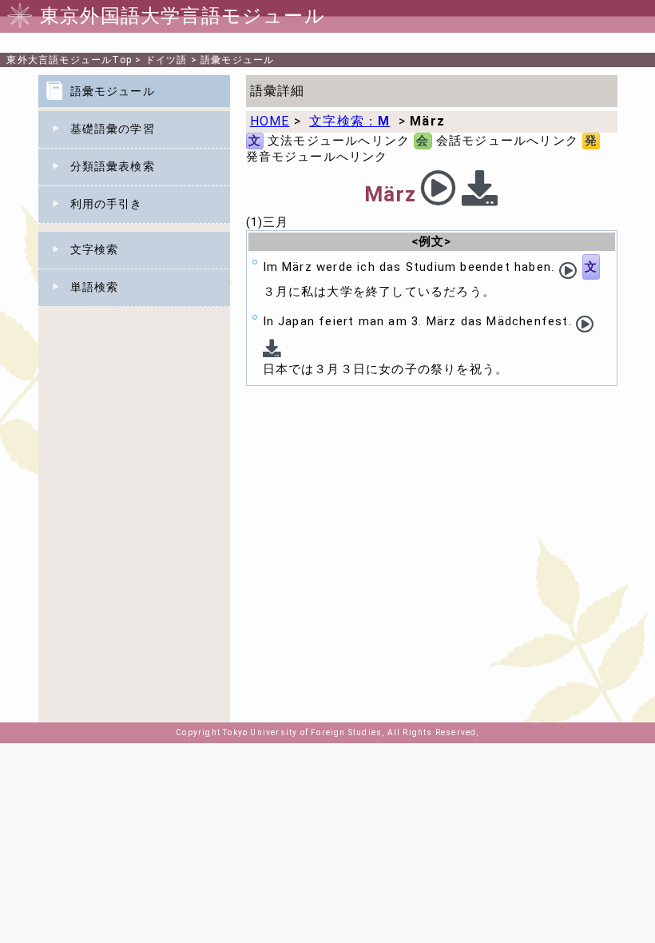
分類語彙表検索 (112, 166)
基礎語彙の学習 (112, 128)
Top (69, 60)
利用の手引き (106, 203)
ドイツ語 (166, 60)
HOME (270, 121)
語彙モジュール (237, 60)
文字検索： (349, 121)
